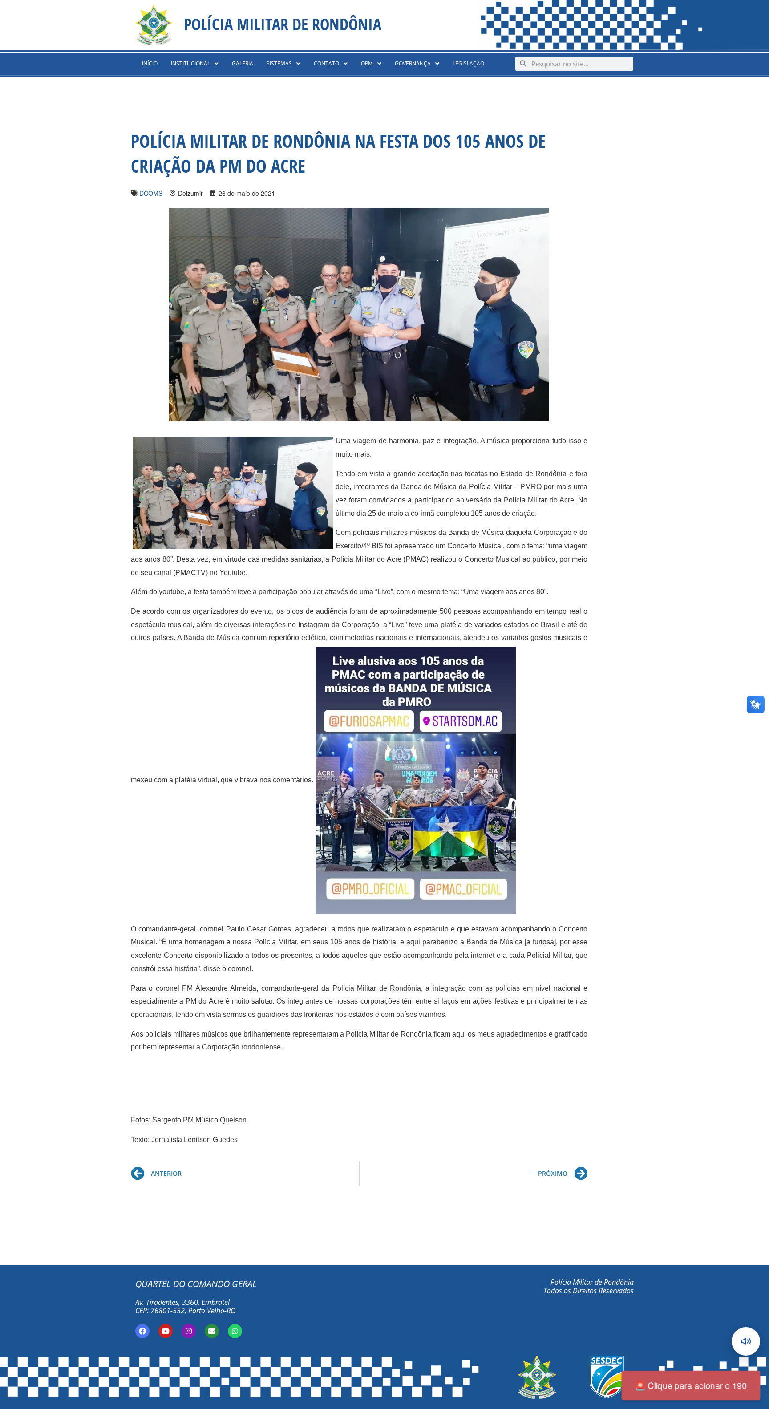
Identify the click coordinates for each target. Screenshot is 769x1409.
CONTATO (326, 63)
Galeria (242, 63)
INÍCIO (150, 63)
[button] (194, 63)
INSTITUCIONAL (190, 63)
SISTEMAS (279, 63)
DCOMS (150, 193)
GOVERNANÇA (413, 63)
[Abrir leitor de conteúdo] (746, 1341)
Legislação (468, 63)
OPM (367, 63)
